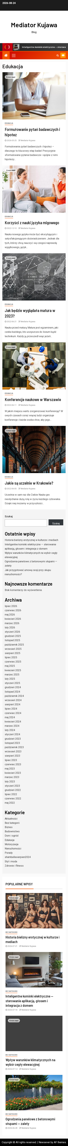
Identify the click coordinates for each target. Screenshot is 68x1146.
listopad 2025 (12, 640)
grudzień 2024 (13, 687)
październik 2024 (14, 695)
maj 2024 (10, 717)
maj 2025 (10, 665)
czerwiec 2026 (13, 610)
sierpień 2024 (12, 704)
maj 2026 (10, 614)
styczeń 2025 (12, 683)
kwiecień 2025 (13, 670)
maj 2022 (10, 802)
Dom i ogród (11, 835)
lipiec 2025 (11, 657)
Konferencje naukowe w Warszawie (33, 399)
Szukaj (9, 516)
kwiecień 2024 (13, 721)
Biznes (8, 827)
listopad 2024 (12, 691)
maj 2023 (10, 768)
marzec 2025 (12, 674)
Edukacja (9, 123)
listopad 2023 (12, 743)
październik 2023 (14, 747)
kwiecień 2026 (13, 618)
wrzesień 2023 (13, 751)
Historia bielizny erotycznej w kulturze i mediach (31, 540)
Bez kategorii (12, 822)
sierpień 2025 (12, 653)
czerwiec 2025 (13, 661)
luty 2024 (10, 730)
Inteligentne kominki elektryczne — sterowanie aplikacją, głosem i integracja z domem (29, 1000)
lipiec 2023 (11, 760)
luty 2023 (10, 781)
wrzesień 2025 (13, 648)
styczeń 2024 (12, 734)
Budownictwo (12, 831)
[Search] (58, 55)
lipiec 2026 (11, 606)
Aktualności (11, 818)
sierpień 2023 (12, 755)
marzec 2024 (12, 725)
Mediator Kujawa (34, 24)
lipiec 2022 (11, 794)
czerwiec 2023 (13, 764)
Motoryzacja (11, 844)
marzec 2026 (12, 623)
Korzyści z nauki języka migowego (32, 222)
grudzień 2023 (13, 738)
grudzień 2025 (13, 636)
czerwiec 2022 (13, 798)
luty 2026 (10, 627)
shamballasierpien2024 (18, 857)
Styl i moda (11, 861)
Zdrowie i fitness (14, 865)
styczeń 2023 (12, 785)
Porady (9, 852)
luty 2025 (10, 678)
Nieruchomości (13, 848)
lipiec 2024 (11, 708)
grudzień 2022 (13, 790)
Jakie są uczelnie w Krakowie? (29, 482)
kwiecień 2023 (13, 772)
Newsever (44, 1142)
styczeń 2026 (12, 631)
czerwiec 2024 (13, 713)
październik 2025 (14, 644)
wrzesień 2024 (13, 700)
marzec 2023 (12, 777)
